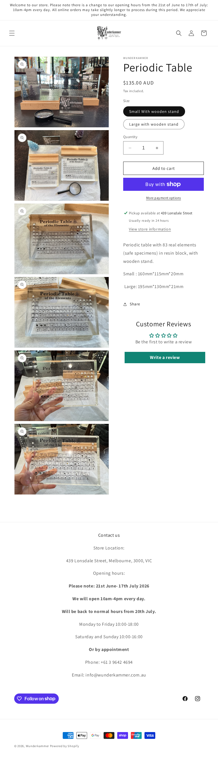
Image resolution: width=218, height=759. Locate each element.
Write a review (165, 357)
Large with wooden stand (154, 124)
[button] (12, 33)
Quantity (130, 136)
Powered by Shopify (64, 746)
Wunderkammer (37, 746)
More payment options (163, 198)
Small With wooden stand (154, 111)
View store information (150, 229)
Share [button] (135, 303)
